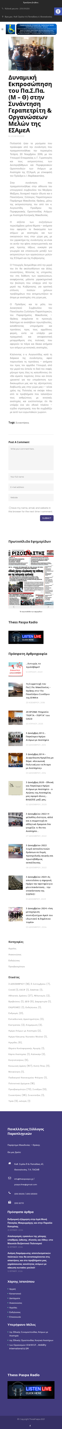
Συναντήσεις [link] (22, 422)
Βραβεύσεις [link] (16, 1001)
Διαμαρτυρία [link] (43, 1001)
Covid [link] (13, 989)
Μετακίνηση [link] (16, 1071)
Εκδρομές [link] (15, 1013)
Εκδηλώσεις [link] (14, 960)
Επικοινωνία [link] (15, 1316)
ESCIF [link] (24, 989)
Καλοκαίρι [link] (38, 1054)
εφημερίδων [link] (38, 612)
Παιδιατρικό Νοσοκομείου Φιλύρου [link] (27, 1077)
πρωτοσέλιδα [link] (26, 612)
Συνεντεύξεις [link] (36, 1095)
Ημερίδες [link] (15, 1042)
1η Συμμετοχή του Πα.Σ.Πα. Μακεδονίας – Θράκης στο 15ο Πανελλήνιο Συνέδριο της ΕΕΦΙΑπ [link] (38, 690)
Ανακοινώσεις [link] (17, 136)
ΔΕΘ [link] (29, 1001)
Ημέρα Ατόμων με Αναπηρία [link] (24, 1030)
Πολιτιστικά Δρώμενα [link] (21, 1083)
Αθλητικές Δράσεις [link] (20, 995)
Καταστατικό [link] (15, 1293)
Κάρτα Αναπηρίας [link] (19, 1054)
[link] (58, 11)
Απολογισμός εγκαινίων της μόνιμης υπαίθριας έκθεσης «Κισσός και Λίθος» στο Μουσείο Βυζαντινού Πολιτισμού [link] (30, 1240)
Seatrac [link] (36, 989)
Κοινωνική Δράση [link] (20, 1065)
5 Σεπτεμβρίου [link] (40, 983)
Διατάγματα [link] (14, 1298)
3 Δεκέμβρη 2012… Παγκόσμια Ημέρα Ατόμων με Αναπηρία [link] (37, 736)
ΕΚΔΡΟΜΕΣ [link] (16, 1007)
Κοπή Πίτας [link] (42, 1065)
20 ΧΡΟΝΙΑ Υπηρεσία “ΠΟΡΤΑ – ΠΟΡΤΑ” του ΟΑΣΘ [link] (38, 715)
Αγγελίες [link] (12, 948)
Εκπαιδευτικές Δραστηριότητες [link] (26, 1019)
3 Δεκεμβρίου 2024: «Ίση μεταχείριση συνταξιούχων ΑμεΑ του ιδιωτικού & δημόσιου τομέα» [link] (39, 915)
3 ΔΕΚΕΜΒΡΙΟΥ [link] (19, 983)
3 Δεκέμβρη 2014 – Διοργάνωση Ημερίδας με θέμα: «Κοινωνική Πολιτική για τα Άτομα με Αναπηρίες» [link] (40, 761)
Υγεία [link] (13, 1101)
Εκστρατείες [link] (16, 1024)
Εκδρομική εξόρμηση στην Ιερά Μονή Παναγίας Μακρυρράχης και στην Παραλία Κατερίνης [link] (30, 1223)
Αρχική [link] (12, 1288)
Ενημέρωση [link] (34, 1024)
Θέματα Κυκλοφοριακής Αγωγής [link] (26, 1048)
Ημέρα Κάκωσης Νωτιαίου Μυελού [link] (27, 1036)
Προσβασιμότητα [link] (16, 966)
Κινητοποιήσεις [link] (18, 1060)
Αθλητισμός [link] (42, 995)
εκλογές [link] (25, 1101)
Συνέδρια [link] (40, 1089)
